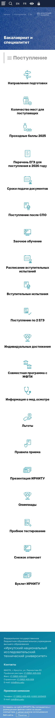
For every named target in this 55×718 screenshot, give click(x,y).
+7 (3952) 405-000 (32, 673)
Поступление (20, 14)
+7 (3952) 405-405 (21, 696)
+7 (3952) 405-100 (18, 676)
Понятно (22, 715)
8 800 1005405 (38, 696)
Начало (7, 14)
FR (24, 3)
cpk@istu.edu (17, 699)
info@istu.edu (17, 682)
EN (17, 3)
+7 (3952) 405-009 (25, 679)
